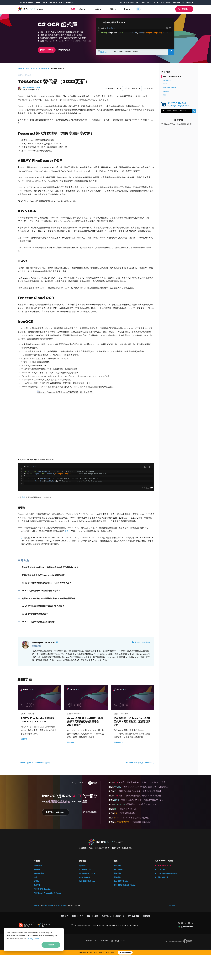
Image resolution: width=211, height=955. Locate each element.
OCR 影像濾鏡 (84, 877)
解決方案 (52, 2)
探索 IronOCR (46, 50)
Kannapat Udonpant (31, 87)
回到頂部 (172, 905)
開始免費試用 (65, 50)
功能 (97, 9)
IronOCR (21, 68)
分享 (148, 88)
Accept (51, 945)
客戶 (81, 916)
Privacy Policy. (33, 939)
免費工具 (105, 916)
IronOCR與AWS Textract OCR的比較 (35, 763)
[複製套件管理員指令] (171, 52)
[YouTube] (182, 923)
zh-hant (188, 2)
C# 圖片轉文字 (85, 869)
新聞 (74, 916)
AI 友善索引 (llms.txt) (42, 889)
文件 (126, 9)
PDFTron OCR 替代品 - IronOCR (139, 763)
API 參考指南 (39, 873)
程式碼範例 (38, 866)
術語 (112, 941)
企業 (44, 2)
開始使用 (82, 866)
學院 (96, 916)
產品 (37, 2)
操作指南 (37, 869)
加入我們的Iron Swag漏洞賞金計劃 (177, 124)
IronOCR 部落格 (31, 68)
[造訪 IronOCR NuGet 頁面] (105, 52)
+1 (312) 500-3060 (164, 2)
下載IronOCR (113, 88)
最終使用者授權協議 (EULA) (125, 885)
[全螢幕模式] (170, 28)
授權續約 (117, 877)
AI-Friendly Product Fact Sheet (47, 893)
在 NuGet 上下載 (164, 866)
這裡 (23, 497)
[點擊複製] (166, 28)
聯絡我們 (176, 2)
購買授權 (117, 866)
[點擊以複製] (145, 467)
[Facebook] (189, 923)
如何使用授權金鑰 (121, 881)
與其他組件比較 (44, 68)
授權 (81, 9)
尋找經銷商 (118, 869)
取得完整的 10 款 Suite (55, 812)
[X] (186, 923)
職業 (88, 916)
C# (151, 488)
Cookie (123, 941)
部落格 (36, 881)
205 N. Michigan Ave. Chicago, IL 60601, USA (139, 2)
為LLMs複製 (132, 88)
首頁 (73, 9)
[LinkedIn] (192, 923)
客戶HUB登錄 (133, 916)
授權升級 (117, 873)
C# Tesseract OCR (87, 873)
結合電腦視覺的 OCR (87, 881)
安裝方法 (178, 104)
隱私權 (117, 941)
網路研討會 (120, 916)
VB (143, 488)
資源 (60, 2)
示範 (112, 9)
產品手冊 (37, 885)
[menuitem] (38, 2)
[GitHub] (179, 923)
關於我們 (69, 2)
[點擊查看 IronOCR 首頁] (30, 9)
